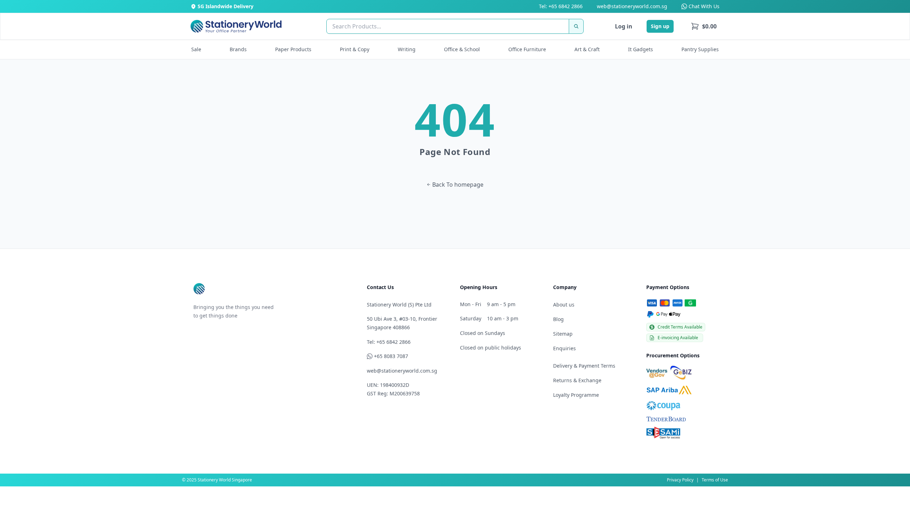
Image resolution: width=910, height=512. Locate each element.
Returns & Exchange (577, 380)
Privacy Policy (680, 480)
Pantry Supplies (700, 49)
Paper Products (293, 49)
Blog (558, 319)
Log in (623, 26)
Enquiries (564, 348)
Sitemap (563, 333)
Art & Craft (587, 49)
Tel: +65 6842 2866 (561, 6)
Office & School (462, 49)
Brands (238, 49)
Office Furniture (527, 49)
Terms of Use (715, 480)
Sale (196, 49)
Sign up (660, 26)
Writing (407, 49)
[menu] (703, 26)
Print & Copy (354, 49)
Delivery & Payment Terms (584, 365)
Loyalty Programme (576, 394)
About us (563, 304)
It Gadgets (640, 49)
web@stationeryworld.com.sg (632, 6)
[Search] (576, 26)
